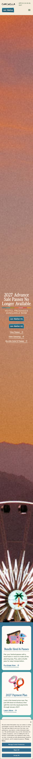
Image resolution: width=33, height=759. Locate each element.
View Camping (15, 336)
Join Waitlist (8, 10)
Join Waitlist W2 (16, 326)
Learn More (8, 710)
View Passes (15, 332)
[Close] (31, 722)
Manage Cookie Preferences (16, 744)
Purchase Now (10, 665)
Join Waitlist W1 (16, 319)
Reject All (16, 750)
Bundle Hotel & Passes (15, 341)
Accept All (16, 755)
